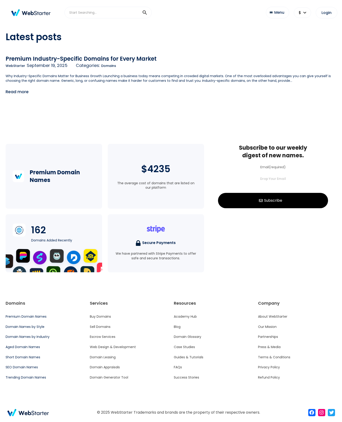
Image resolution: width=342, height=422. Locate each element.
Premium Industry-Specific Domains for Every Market (81, 59)
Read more (17, 92)
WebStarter (15, 65)
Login (327, 12)
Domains (108, 65)
